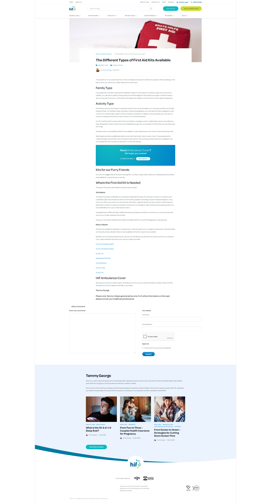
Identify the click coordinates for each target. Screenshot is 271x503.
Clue (101, 498)
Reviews (171, 2)
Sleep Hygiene (100, 424)
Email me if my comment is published (157, 348)
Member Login (183, 2)
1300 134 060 (197, 2)
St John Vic (100, 253)
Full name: (145, 315)
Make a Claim (144, 2)
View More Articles (96, 447)
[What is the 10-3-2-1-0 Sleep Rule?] (101, 409)
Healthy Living (90, 424)
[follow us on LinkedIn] (79, 488)
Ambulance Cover (138, 150)
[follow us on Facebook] (70, 488)
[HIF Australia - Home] (73, 8)
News (164, 2)
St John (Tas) (100, 268)
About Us (79, 2)
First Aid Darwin (101, 263)
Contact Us (155, 2)
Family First (123, 424)
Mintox (106, 498)
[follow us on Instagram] (73, 488)
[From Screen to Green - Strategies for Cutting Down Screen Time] (169, 409)
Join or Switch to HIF (191, 8)
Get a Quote (170, 8)
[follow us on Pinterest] (77, 488)
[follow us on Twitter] (72, 488)
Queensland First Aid (103, 258)
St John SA (99, 272)
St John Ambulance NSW (105, 249)
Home (71, 2)
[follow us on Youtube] (80, 488)
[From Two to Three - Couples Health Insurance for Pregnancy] (135, 409)
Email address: (147, 324)
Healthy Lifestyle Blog (103, 54)
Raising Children (168, 424)
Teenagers (177, 426)
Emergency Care (103, 65)
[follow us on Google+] (75, 488)
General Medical (118, 65)
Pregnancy (132, 424)
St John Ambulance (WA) (105, 244)
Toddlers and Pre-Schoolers (163, 426)
